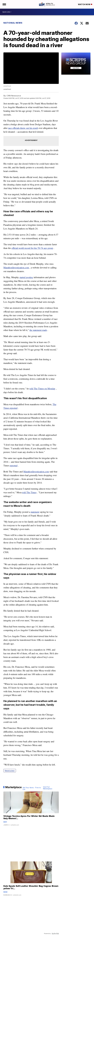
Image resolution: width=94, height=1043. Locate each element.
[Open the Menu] (4, 4)
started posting (26, 277)
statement (35, 511)
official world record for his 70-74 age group (32, 248)
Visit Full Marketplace (47, 788)
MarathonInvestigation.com (16, 267)
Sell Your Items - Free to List (32, 788)
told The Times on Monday (42, 388)
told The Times (29, 492)
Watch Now (84, 4)
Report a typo (10, 771)
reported (14, 465)
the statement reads (38, 330)
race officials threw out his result (23, 128)
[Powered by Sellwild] (55, 933)
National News (12, 23)
